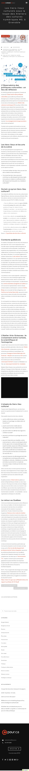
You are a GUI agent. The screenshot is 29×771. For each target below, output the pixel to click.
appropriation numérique (10, 49)
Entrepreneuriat (5, 632)
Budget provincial (5, 625)
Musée (18, 55)
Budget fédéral (5, 622)
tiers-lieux (5, 53)
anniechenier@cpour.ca (10, 740)
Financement (4, 639)
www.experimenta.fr (7, 361)
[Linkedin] (12, 760)
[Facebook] (2, 760)
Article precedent (10, 585)
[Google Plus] (16, 760)
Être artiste (6, 55)
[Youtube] (14, 760)
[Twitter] (4, 760)
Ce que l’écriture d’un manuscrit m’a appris (13, 689)
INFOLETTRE (13, 748)
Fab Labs (17, 50)
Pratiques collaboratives (16, 56)
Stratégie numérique (6, 677)
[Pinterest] (9, 760)
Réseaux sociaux (5, 674)
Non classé (3, 653)
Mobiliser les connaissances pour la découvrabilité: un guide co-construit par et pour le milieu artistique (13, 709)
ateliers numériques (9, 50)
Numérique (6, 56)
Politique (3, 663)
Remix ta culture (5, 670)
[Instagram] (7, 760)
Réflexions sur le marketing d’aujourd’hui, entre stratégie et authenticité (12, 701)
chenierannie (16, 47)
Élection (3, 629)
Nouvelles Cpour (5, 657)
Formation (13, 55)
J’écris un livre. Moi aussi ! (8, 696)
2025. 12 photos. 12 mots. (8, 693)
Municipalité (4, 646)
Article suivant (20, 588)
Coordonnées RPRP (14, 753)
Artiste (20, 49)
